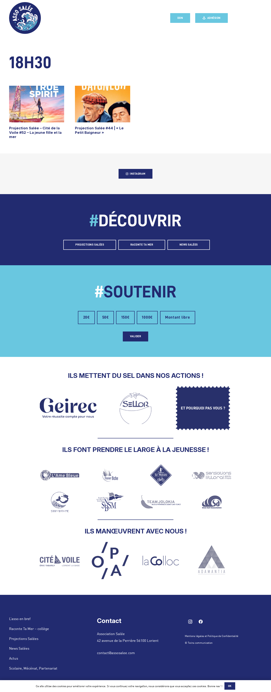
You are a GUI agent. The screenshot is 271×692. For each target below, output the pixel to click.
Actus (13, 658)
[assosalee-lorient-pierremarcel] (25, 18)
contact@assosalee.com (116, 653)
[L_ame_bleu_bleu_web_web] (60, 475)
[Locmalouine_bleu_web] (161, 475)
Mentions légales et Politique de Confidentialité (211, 635)
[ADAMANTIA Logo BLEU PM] (211, 560)
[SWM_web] (60, 501)
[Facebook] (237, 18)
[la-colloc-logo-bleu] (161, 560)
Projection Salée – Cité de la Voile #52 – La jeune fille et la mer (35, 132)
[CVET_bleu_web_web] (60, 560)
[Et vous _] (203, 408)
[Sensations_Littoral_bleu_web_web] (211, 475)
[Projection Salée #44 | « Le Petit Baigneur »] (102, 104)
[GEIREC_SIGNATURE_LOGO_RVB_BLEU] (68, 408)
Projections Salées (23, 638)
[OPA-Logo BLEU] (110, 560)
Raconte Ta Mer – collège (29, 628)
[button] (260, 18)
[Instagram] (245, 18)
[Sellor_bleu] (135, 408)
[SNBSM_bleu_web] (110, 501)
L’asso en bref (19, 618)
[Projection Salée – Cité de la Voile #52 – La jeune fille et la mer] (36, 104)
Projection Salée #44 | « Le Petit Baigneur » (99, 130)
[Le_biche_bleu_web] (110, 475)
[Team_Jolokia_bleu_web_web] (161, 501)
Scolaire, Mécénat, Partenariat (33, 668)
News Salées (19, 648)
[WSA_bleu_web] (211, 501)
